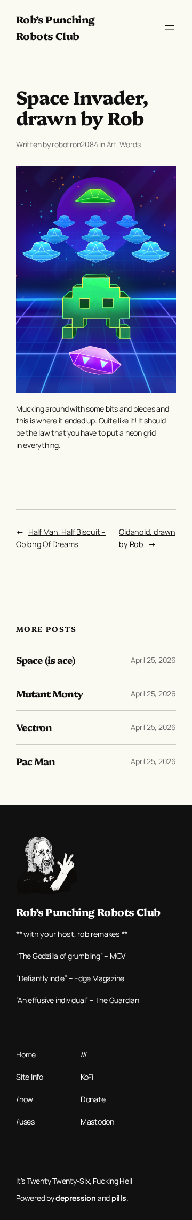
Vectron (34, 727)
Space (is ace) (45, 660)
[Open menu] (169, 27)
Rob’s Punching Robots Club (88, 911)
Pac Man (35, 761)
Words (129, 144)
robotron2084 (75, 144)
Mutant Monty (49, 693)
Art (111, 144)
